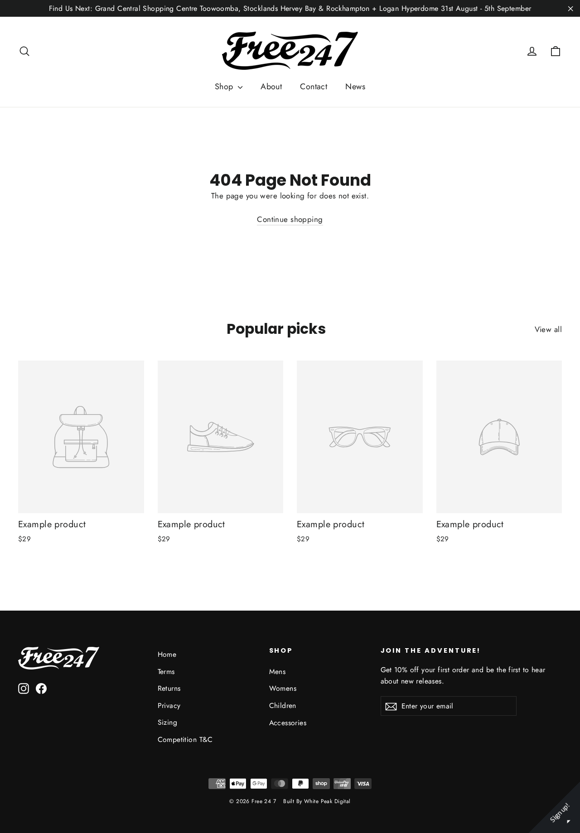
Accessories (288, 722)
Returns (169, 688)
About (271, 86)
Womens (283, 688)
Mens (277, 671)
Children (282, 705)
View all (548, 329)
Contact (313, 86)
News (355, 86)
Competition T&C (185, 739)
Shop (225, 86)
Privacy (169, 705)
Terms (166, 671)
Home (167, 654)
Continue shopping (290, 219)
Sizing (168, 722)
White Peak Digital (327, 801)
